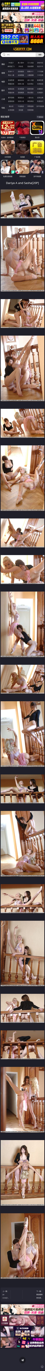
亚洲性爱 (11, 80)
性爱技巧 (40, 101)
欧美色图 (30, 89)
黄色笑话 (30, 101)
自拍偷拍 (21, 71)
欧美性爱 (40, 80)
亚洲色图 (21, 89)
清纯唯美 (21, 92)
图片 (3, 90)
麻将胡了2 (11, 66)
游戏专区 (40, 63)
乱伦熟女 (30, 84)
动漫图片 (40, 89)
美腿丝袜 (11, 92)
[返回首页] (42, 1366)
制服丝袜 (11, 84)
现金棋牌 (30, 66)
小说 (3, 99)
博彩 (3, 64)
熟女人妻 (11, 75)
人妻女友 (30, 98)
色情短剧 (30, 110)
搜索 (40, 55)
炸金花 (21, 66)
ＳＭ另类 (40, 75)
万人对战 (30, 63)
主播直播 (30, 75)
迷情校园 (11, 101)
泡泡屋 (21, 110)
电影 (3, 81)
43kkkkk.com (22, 49)
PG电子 (11, 63)
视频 (3, 73)
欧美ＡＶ (30, 71)
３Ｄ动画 (40, 71)
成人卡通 (30, 80)
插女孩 (11, 106)
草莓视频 (30, 106)
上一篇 (6, 1294)
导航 (3, 108)
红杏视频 (11, 110)
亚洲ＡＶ (11, 71)
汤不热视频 (40, 106)
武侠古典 (40, 98)
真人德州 (21, 63)
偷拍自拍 (21, 80)
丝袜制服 (21, 75)
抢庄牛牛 (40, 66)
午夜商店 (21, 106)
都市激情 (11, 98)
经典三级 (21, 84)
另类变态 (40, 84)
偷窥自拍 (11, 89)
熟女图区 (30, 92)
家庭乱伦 (21, 98)
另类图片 (40, 92)
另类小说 (21, 101)
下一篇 (39, 1294)
